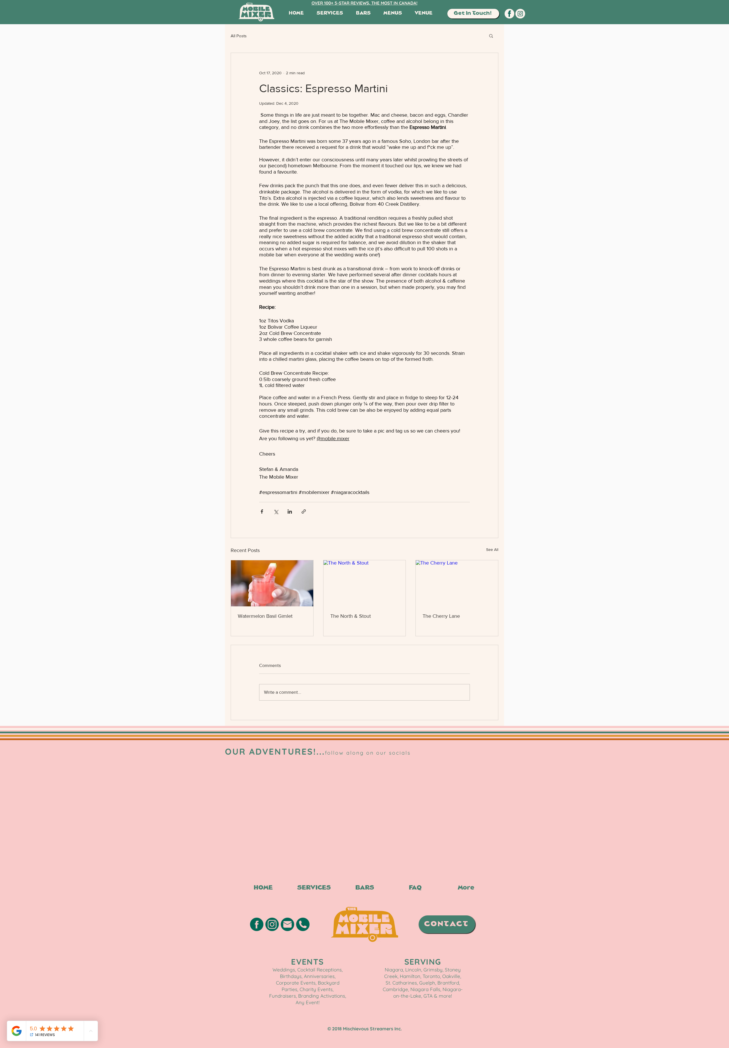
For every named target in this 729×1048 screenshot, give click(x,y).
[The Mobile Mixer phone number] (302, 929)
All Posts (239, 35)
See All (492, 549)
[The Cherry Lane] (457, 583)
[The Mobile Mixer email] (287, 929)
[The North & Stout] (364, 583)
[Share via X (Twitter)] (276, 511)
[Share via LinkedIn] (289, 511)
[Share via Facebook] (262, 511)
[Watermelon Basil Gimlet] (272, 583)
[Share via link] (303, 511)
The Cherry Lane (441, 616)
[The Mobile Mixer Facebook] (509, 13)
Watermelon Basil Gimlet (265, 616)
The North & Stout (350, 616)
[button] (473, 13)
